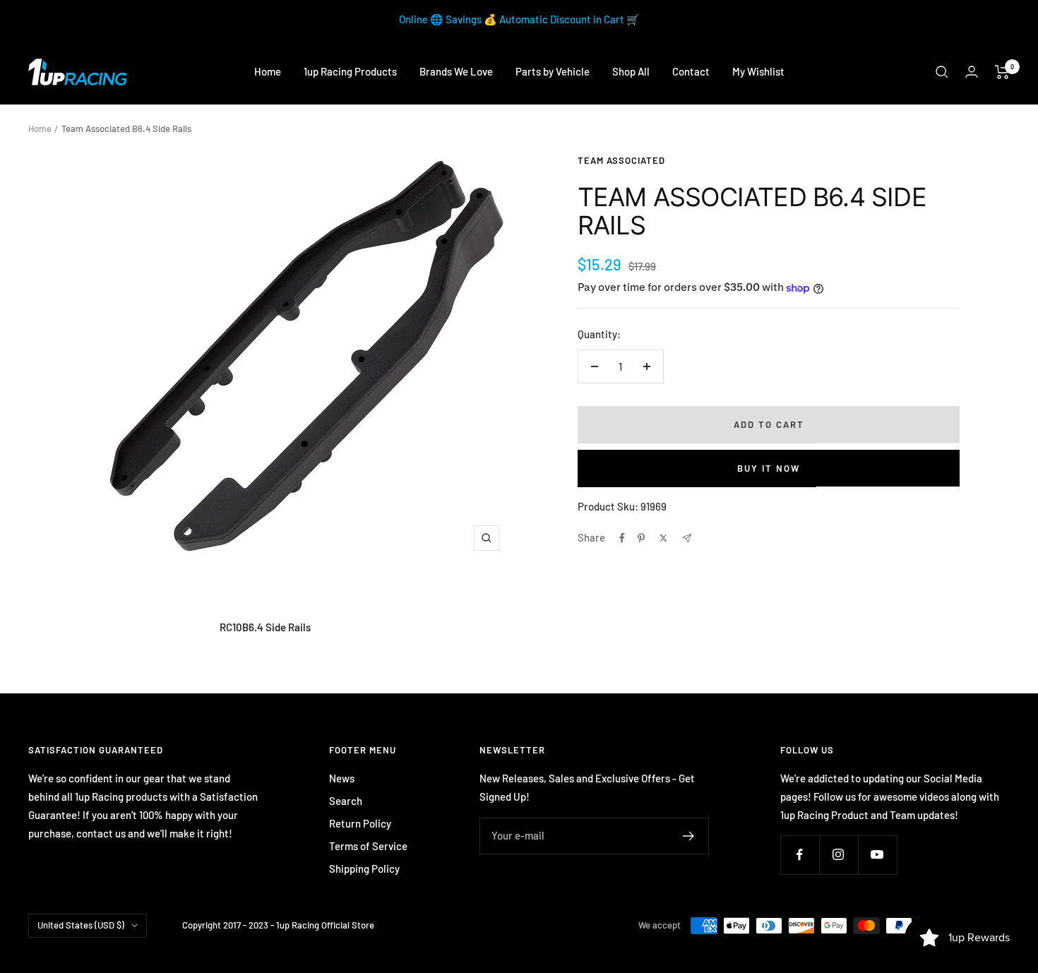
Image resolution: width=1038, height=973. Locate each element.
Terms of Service (368, 846)
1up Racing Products (350, 71)
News (341, 778)
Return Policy (360, 823)
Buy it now (768, 468)
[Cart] (1002, 72)
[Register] (689, 836)
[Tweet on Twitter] (663, 538)
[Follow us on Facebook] (799, 854)
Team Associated (621, 160)
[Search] (942, 72)
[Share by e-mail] (686, 538)
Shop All (631, 71)
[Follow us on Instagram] (838, 854)
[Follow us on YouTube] (877, 854)
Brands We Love (456, 71)
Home (267, 71)
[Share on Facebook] (622, 538)
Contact (691, 71)
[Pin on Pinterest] (641, 538)
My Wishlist (758, 71)
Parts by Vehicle (552, 71)
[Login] (971, 72)
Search (345, 800)
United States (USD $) (80, 925)
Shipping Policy (364, 868)
